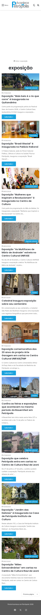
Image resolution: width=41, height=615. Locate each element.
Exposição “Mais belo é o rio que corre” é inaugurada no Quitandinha (20, 99)
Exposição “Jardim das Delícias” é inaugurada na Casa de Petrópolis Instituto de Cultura (20, 514)
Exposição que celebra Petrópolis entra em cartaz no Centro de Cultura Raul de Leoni (20, 461)
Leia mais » (9, 117)
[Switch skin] (34, 5)
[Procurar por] (38, 5)
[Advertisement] (20, 32)
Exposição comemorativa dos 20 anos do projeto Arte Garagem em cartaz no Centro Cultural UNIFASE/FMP (20, 353)
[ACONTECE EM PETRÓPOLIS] (20, 5)
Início (17, 61)
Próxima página (28, 594)
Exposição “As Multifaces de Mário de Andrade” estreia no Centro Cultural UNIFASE (19, 252)
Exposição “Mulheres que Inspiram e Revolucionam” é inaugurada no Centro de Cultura (18, 199)
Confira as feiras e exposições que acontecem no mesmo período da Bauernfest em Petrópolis (19, 408)
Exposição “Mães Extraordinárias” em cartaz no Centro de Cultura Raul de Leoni (20, 567)
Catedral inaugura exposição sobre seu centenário (19, 302)
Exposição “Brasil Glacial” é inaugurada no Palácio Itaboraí (20, 145)
